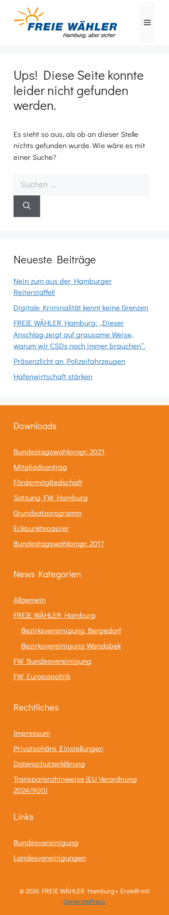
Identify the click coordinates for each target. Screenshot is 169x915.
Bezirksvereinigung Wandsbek (71, 645)
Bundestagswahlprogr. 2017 (59, 543)
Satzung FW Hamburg (51, 497)
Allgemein (30, 599)
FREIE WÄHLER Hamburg (55, 615)
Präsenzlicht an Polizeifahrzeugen (69, 361)
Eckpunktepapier (41, 528)
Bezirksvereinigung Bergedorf (71, 630)
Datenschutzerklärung (49, 763)
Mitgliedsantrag (40, 467)
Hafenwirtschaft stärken (53, 376)
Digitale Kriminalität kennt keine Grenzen (81, 307)
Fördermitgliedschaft (48, 482)
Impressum (32, 733)
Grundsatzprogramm (48, 512)
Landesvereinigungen (50, 857)
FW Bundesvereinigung (52, 661)
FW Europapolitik (42, 676)
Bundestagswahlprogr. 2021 (59, 451)
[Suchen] (27, 206)
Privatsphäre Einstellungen (58, 748)
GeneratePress (84, 901)
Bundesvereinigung (46, 842)
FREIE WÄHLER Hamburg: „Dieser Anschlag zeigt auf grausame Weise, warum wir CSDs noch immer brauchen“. (79, 334)
